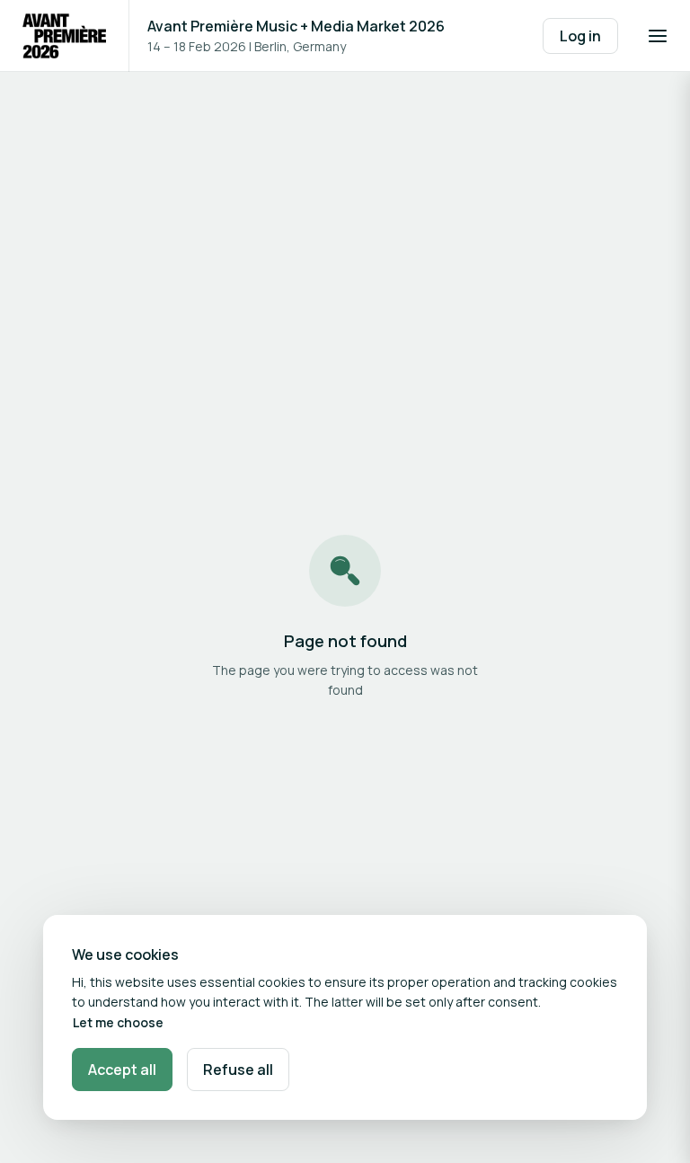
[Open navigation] (658, 36)
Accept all (122, 1069)
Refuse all (238, 1069)
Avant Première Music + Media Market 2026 (296, 26)
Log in (580, 36)
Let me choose (118, 1022)
